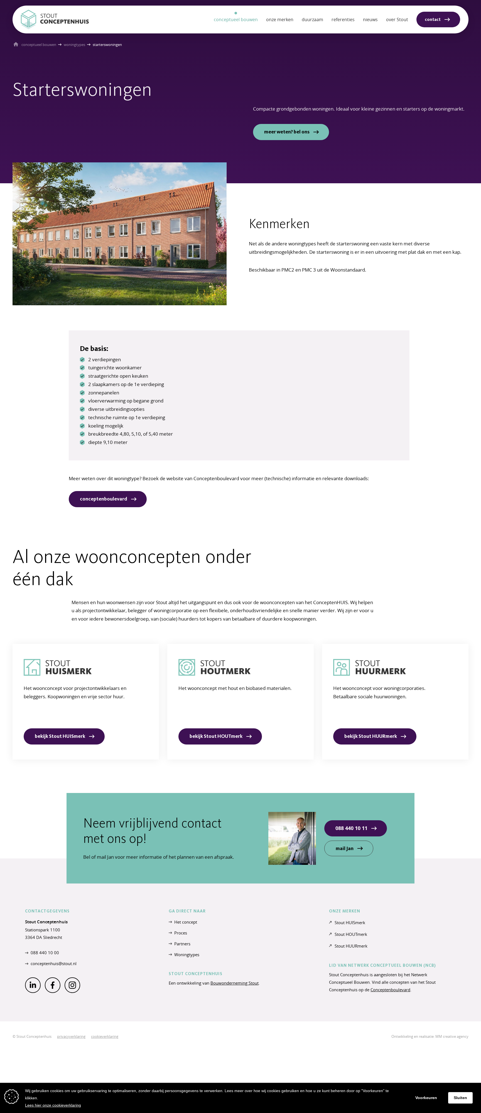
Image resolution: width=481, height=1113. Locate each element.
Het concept (185, 922)
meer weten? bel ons (287, 132)
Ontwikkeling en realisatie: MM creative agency (429, 1036)
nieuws (370, 19)
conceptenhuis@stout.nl (54, 963)
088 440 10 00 (45, 952)
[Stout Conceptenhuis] (55, 19)
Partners (182, 943)
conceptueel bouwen (38, 44)
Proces (180, 933)
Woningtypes (186, 954)
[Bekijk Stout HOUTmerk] (240, 702)
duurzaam (312, 19)
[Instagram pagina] (72, 985)
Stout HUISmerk (350, 922)
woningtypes (74, 44)
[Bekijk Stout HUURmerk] (395, 702)
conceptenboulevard (103, 499)
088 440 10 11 (351, 828)
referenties (343, 19)
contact (433, 19)
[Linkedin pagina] (33, 985)
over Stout (397, 19)
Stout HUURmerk (351, 946)
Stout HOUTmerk (351, 934)
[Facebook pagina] (52, 985)
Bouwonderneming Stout (234, 983)
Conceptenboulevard (390, 989)
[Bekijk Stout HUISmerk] (86, 702)
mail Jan (345, 848)
